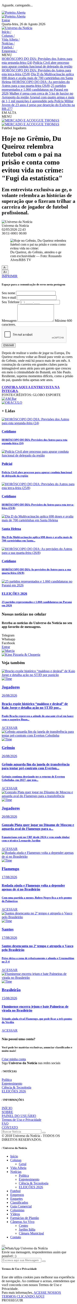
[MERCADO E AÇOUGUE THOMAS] (30, 120)
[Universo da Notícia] (17, 28)
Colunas (8, 35)
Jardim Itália (27, 1229)
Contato (15, 1237)
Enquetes (16, 1198)
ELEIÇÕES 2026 (14, 1091)
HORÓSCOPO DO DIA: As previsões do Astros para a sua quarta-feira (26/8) (36, 84)
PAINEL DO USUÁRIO (19, 1116)
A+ (5, 272)
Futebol (8, 47)
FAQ (5, 1123)
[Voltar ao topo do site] (3, 1245)
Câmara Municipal (31, 1233)
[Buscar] (44, 1132)
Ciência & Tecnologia (16, 1087)
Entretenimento (12, 1083)
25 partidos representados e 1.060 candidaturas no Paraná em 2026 (35, 89)
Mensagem (9, 320)
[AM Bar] (9, 399)
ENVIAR (8, 345)
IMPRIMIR (10, 276)
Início (6, 32)
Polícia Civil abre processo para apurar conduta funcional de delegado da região (37, 64)
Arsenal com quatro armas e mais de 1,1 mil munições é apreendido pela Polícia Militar (38, 99)
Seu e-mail (9, 297)
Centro (23, 1225)
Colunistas (17, 1210)
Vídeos (15, 1214)
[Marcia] (8, 651)
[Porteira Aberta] (13, 12)
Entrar (6, 20)
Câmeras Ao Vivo (22, 1222)
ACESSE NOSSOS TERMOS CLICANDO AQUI (31, 1294)
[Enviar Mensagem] (44, 1261)
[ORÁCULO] (12, 402)
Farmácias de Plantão (24, 1218)
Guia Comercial (21, 1206)
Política (7, 1079)
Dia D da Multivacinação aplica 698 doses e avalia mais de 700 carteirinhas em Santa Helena (38, 78)
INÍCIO (7, 1108)
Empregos (9, 51)
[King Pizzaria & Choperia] (21, 654)
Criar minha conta (14, 1059)
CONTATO (10, 1127)
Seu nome (8, 293)
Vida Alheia (10, 39)
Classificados (19, 1202)
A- (4, 267)
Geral (22, 1164)
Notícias (8, 43)
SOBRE (7, 1112)
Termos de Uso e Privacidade (21, 1120)
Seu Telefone (10, 302)
